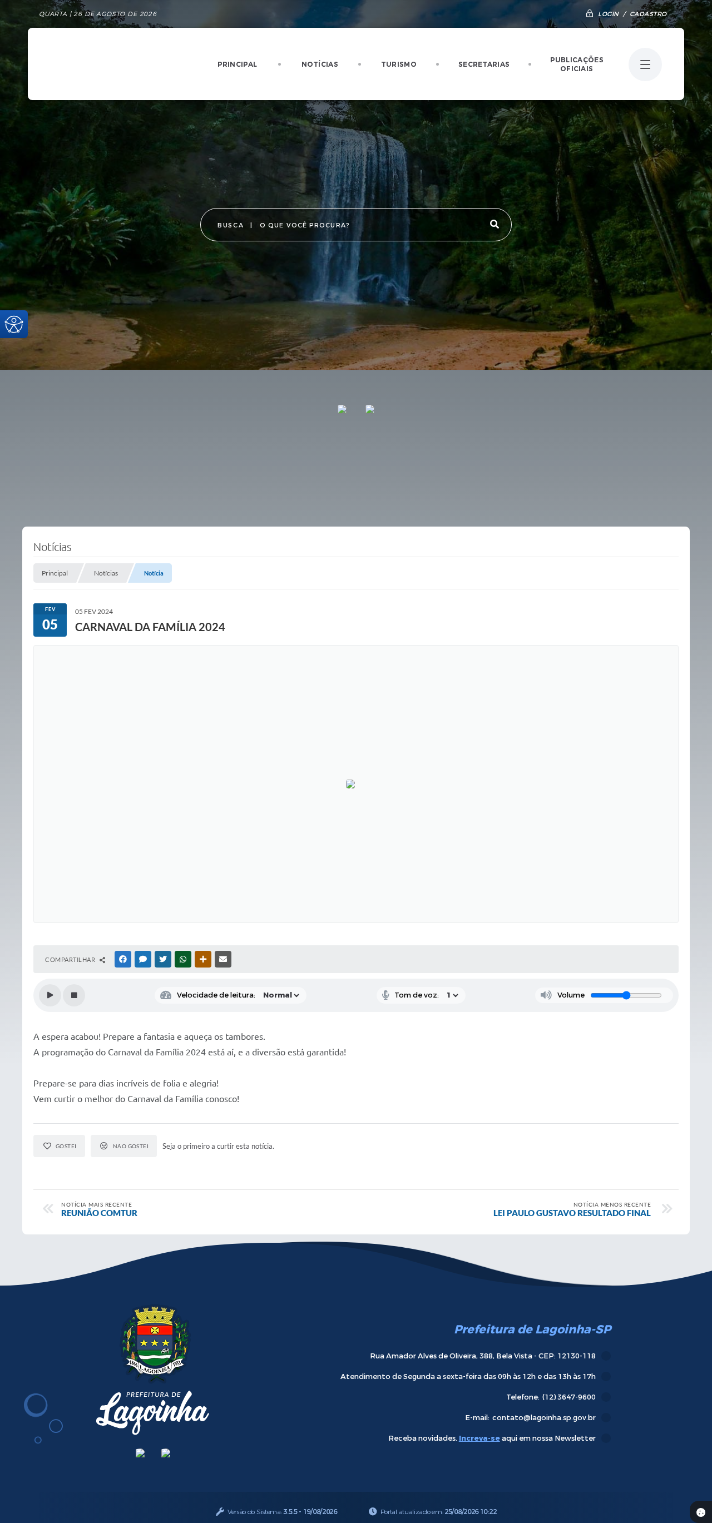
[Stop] (74, 995)
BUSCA (230, 225)
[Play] (50, 995)
